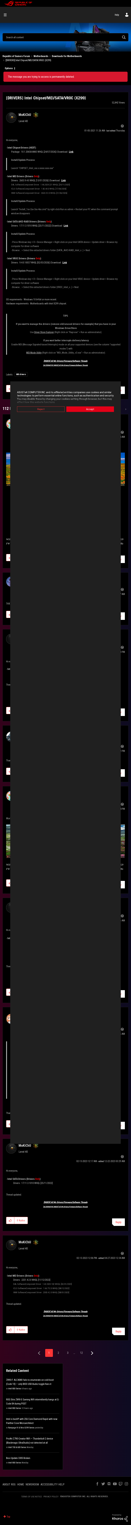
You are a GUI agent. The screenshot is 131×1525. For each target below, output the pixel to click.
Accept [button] (90, 409)
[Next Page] (92, 1353)
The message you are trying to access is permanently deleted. (41, 76)
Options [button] (9, 68)
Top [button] (8, 1516)
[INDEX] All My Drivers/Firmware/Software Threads (66, 361)
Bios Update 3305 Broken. (18, 1458)
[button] (10, 1220)
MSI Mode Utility (34, 352)
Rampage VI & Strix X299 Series (21, 1427)
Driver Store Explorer (44, 332)
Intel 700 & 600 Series (17, 1447)
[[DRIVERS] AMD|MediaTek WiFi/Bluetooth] (125, 409)
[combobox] (65, 37)
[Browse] (7, 15)
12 (81, 1352)
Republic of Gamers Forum (16, 56)
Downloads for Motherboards (67, 56)
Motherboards (41, 56)
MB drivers (21, 374)
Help (117, 14)
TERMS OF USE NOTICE (31, 1496)
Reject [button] (41, 409)
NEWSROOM (32, 1484)
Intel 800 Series (14, 1388)
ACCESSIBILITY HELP (52, 1484)
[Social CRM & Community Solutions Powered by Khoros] (120, 1517)
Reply (118, 1222)
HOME (20, 1484)
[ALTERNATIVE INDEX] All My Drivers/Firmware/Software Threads (65, 365)
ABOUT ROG (9, 1484)
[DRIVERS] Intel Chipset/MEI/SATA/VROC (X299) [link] (28, 60)
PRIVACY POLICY (51, 1496)
